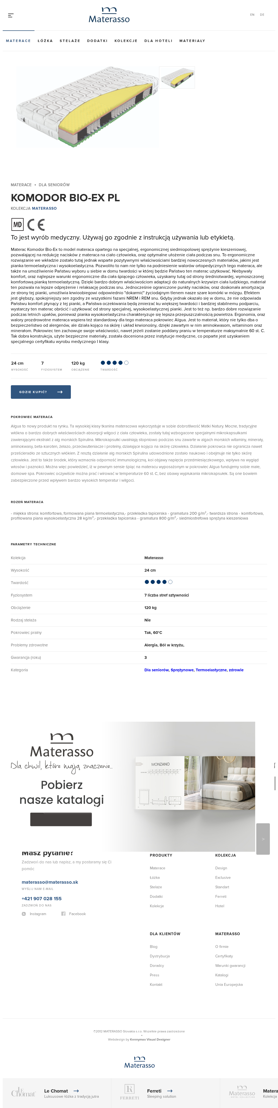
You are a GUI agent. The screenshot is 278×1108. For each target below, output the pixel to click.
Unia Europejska (229, 984)
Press (154, 975)
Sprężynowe (182, 670)
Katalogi (221, 975)
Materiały (192, 41)
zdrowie (236, 670)
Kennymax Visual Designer (150, 1040)
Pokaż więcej (66, 807)
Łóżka (45, 41)
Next (263, 839)
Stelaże (70, 41)
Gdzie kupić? (33, 392)
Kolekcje (126, 41)
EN (252, 15)
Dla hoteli (158, 41)
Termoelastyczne (211, 670)
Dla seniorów (156, 670)
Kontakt (156, 984)
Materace (18, 41)
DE (262, 15)
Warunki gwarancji (230, 965)
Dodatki (97, 41)
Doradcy (157, 965)
